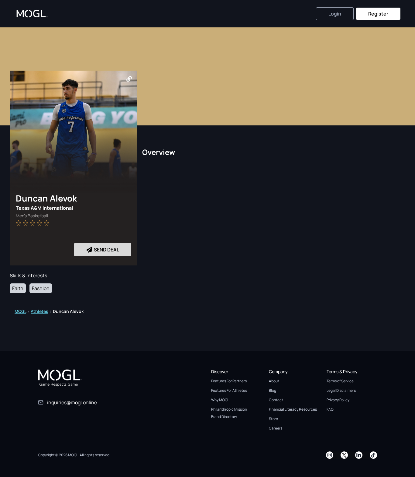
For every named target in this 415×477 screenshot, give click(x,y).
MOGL (20, 311)
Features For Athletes (229, 390)
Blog (272, 390)
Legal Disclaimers (341, 390)
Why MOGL (220, 399)
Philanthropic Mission (229, 409)
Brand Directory (224, 416)
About (274, 381)
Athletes (39, 311)
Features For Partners (229, 381)
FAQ (330, 409)
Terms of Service (340, 381)
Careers (275, 428)
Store (273, 418)
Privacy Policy (338, 399)
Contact (276, 399)
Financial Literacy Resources (293, 409)
